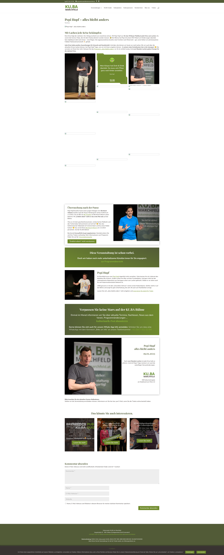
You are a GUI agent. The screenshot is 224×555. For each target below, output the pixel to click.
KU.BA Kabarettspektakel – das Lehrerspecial (144, 424)
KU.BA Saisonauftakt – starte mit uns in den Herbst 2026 (112, 425)
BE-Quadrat (87, 215)
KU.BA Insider (108, 8)
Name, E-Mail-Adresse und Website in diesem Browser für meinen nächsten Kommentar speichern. (98, 504)
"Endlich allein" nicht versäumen (82, 241)
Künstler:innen (139, 8)
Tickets (154, 8)
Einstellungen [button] (189, 552)
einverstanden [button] (201, 552)
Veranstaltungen (95, 8)
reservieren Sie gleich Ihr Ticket (143, 291)
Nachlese (67, 23)
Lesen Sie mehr (80, 442)
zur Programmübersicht (112, 261)
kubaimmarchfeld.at (129, 534)
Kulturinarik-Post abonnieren (112, 320)
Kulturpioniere (118, 8)
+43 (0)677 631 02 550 (141, 329)
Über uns (147, 8)
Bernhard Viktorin (91, 228)
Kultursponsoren (128, 8)
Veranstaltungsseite (85, 237)
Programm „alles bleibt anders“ (104, 49)
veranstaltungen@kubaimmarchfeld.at (113, 534)
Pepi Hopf (116, 276)
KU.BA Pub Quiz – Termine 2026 (79, 424)
